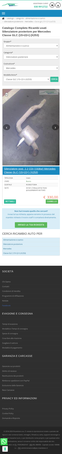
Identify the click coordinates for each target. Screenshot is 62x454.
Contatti (5, 286)
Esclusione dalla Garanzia (13, 385)
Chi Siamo (6, 281)
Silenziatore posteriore (12, 244)
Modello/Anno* (10, 75)
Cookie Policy (8, 413)
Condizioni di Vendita (11, 291)
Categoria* (8, 52)
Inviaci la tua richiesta (31, 225)
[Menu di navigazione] (4, 13)
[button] (10, 201)
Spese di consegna (10, 333)
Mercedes (7, 248)
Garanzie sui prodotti (11, 366)
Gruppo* (7, 41)
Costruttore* (9, 63)
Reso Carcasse (8, 390)
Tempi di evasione (10, 324)
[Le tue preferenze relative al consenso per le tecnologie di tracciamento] (5, 449)
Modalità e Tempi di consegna (15, 328)
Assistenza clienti (40, 5)
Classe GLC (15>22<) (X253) (14, 253)
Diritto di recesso (9, 371)
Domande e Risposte (11, 418)
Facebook (6, 305)
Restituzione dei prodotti (13, 376)
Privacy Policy (8, 408)
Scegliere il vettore (10, 343)
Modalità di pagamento (12, 347)
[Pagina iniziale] (3, 18)
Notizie (5, 300)
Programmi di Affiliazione (13, 296)
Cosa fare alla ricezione (11, 338)
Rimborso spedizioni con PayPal (15, 380)
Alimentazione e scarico (13, 239)
